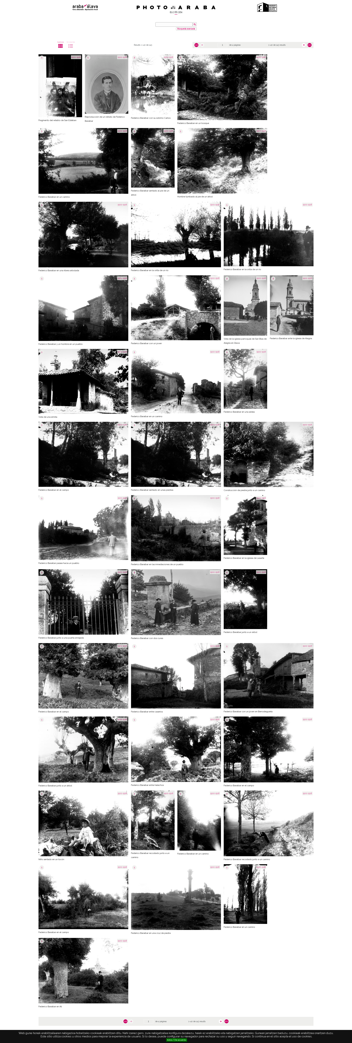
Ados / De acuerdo (176, 1040)
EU (171, 12)
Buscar (195, 24)
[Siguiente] (304, 45)
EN (180, 12)
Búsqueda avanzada (186, 29)
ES (176, 12)
